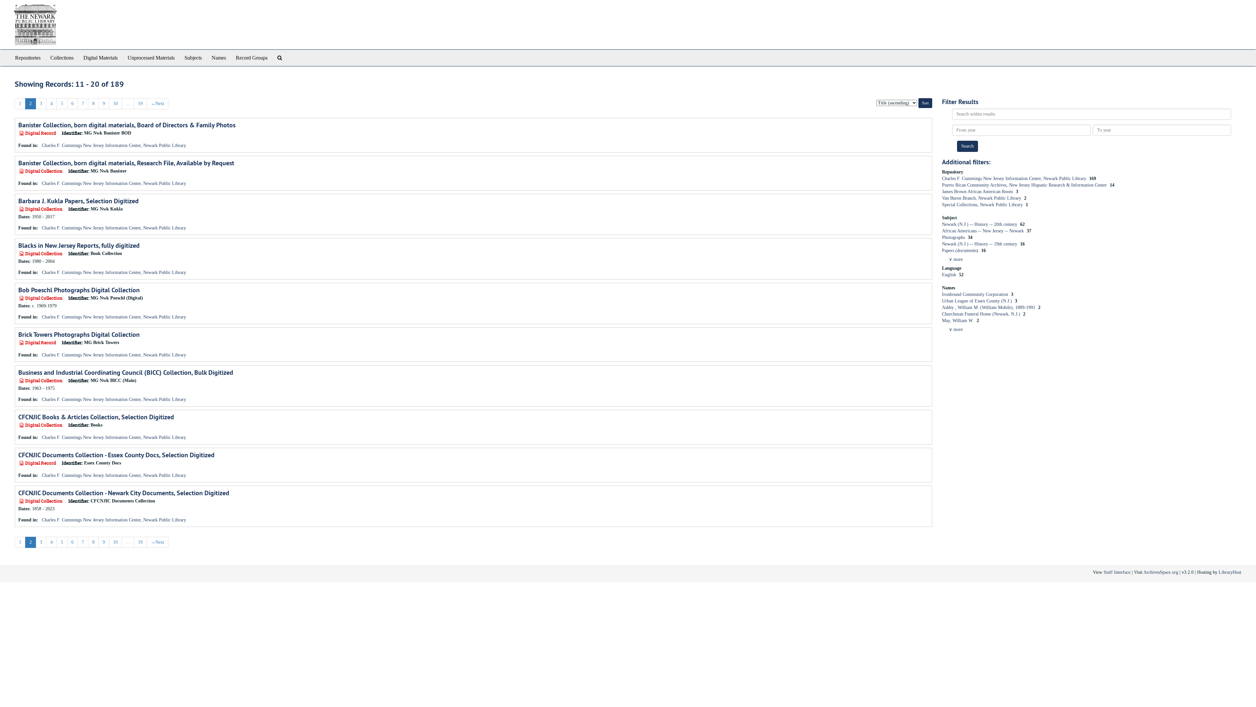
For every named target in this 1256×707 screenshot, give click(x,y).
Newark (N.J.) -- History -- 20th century (980, 224)
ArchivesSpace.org (1160, 572)
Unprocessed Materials (151, 58)
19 (140, 103)
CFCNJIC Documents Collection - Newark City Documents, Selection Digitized (123, 493)
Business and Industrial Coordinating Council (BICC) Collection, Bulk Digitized (125, 372)
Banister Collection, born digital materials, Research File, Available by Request (126, 163)
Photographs (954, 237)
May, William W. (958, 320)
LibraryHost (1230, 572)
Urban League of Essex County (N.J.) (977, 301)
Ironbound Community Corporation (975, 294)
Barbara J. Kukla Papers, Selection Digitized (78, 201)
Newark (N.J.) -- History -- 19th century (980, 244)
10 (115, 103)
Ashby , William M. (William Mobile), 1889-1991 (989, 307)
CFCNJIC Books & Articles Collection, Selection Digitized (96, 417)
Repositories (28, 58)
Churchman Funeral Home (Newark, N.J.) (981, 314)
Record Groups (252, 58)
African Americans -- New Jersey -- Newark (983, 230)
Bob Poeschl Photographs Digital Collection (79, 290)
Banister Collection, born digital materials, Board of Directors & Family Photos (127, 125)
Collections (62, 58)
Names (219, 58)
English (949, 274)
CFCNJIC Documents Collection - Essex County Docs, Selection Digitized (116, 455)
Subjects (193, 58)
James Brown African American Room (978, 191)
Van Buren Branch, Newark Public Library (982, 198)
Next (157, 103)
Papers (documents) (961, 250)
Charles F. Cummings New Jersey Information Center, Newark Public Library (114, 145)
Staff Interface (1117, 572)
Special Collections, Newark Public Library (983, 204)
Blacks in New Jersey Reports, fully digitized (79, 245)
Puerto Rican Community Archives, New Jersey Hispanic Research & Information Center (1025, 185)
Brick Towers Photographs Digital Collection (79, 334)
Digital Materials (100, 58)
